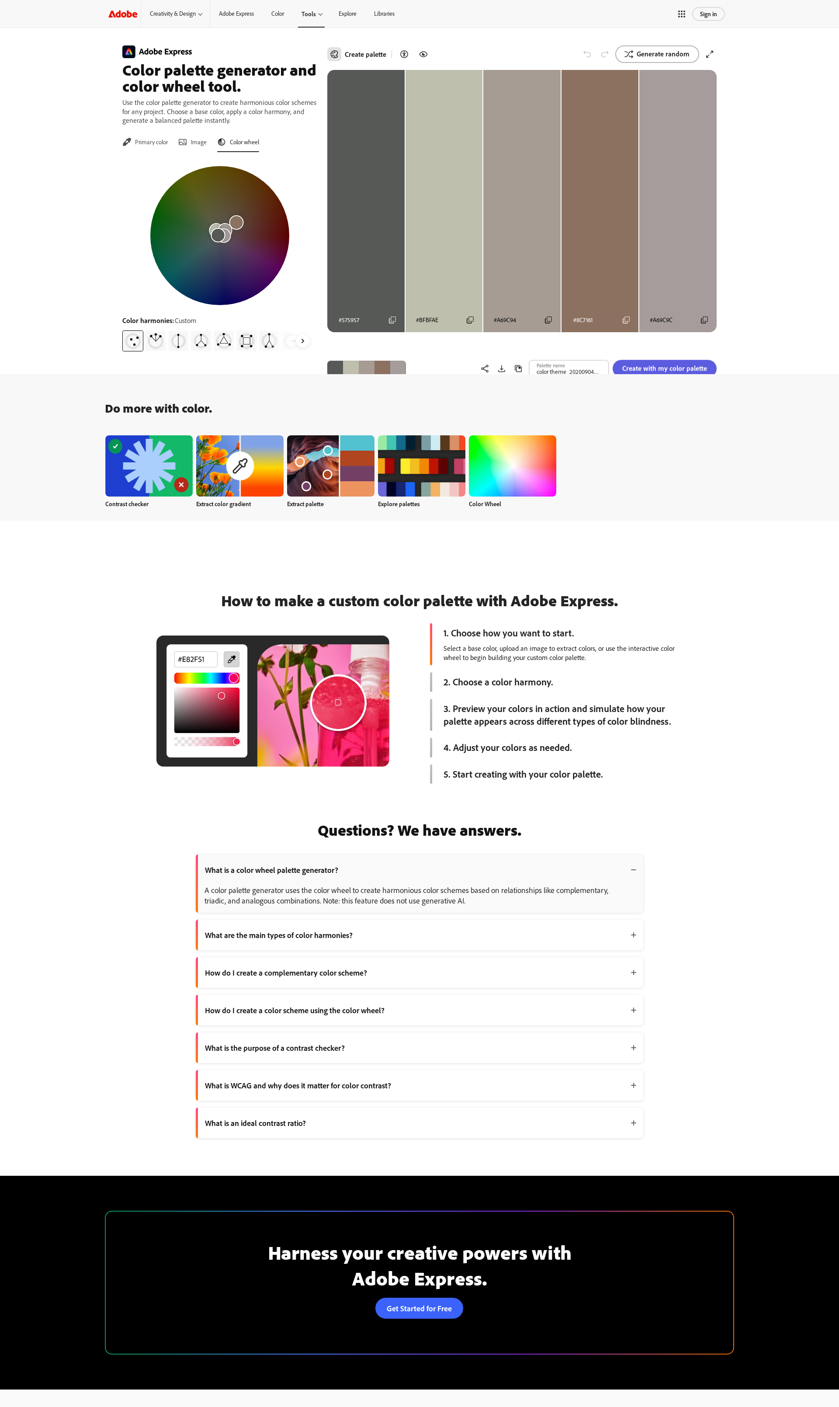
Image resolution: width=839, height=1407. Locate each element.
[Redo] (605, 54)
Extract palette (305, 503)
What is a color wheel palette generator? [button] (271, 870)
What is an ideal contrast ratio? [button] (255, 1123)
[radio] (132, 340)
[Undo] (587, 54)
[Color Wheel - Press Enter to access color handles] (219, 235)
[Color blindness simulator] (423, 54)
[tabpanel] (219, 255)
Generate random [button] (663, 53)
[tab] (145, 142)
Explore (348, 13)
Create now (149, 465)
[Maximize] (710, 54)
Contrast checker (127, 503)
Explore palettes (399, 503)
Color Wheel (485, 503)
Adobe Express (236, 13)
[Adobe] (123, 14)
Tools (309, 13)
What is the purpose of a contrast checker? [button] (275, 1048)
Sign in (708, 13)
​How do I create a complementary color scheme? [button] (286, 972)
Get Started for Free (419, 1308)
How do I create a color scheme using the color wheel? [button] (295, 1010)
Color (277, 13)
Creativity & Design (173, 13)
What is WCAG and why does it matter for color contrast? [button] (298, 1085)
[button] (682, 14)
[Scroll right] (303, 341)
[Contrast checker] (404, 54)
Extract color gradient (223, 503)
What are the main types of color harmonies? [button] (279, 935)
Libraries (384, 13)
